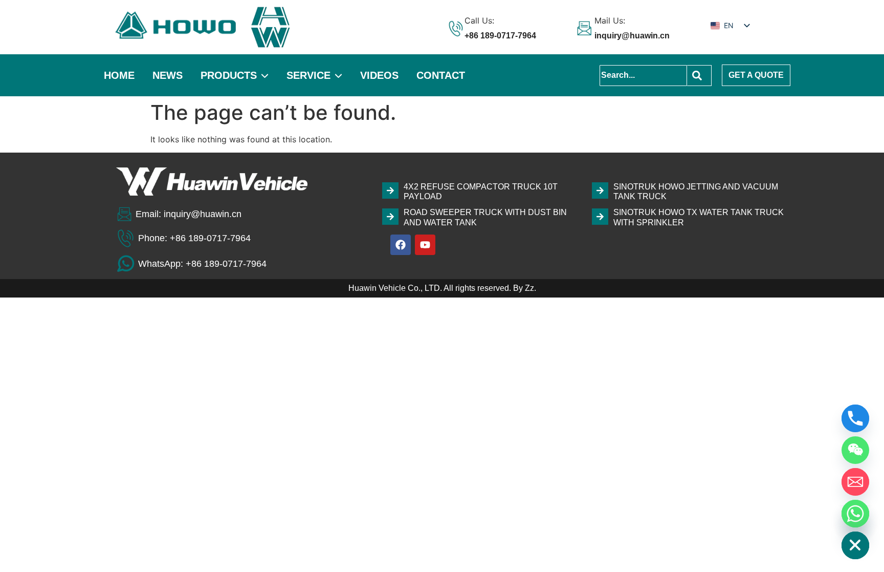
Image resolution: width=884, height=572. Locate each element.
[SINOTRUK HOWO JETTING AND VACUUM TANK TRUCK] (600, 190)
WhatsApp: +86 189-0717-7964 (202, 264)
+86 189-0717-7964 (500, 35)
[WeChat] (855, 450)
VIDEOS (379, 75)
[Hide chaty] (855, 545)
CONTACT (440, 75)
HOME (119, 75)
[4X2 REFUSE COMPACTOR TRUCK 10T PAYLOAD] (390, 190)
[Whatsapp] (855, 513)
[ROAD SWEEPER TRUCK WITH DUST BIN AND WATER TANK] (390, 216)
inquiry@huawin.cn (632, 35)
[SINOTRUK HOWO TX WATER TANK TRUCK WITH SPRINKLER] (600, 216)
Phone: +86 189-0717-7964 (194, 238)
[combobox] (643, 75)
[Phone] (855, 418)
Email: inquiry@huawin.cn (188, 214)
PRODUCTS (229, 75)
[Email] (855, 482)
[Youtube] (425, 245)
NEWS (167, 75)
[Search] (699, 75)
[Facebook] (400, 245)
